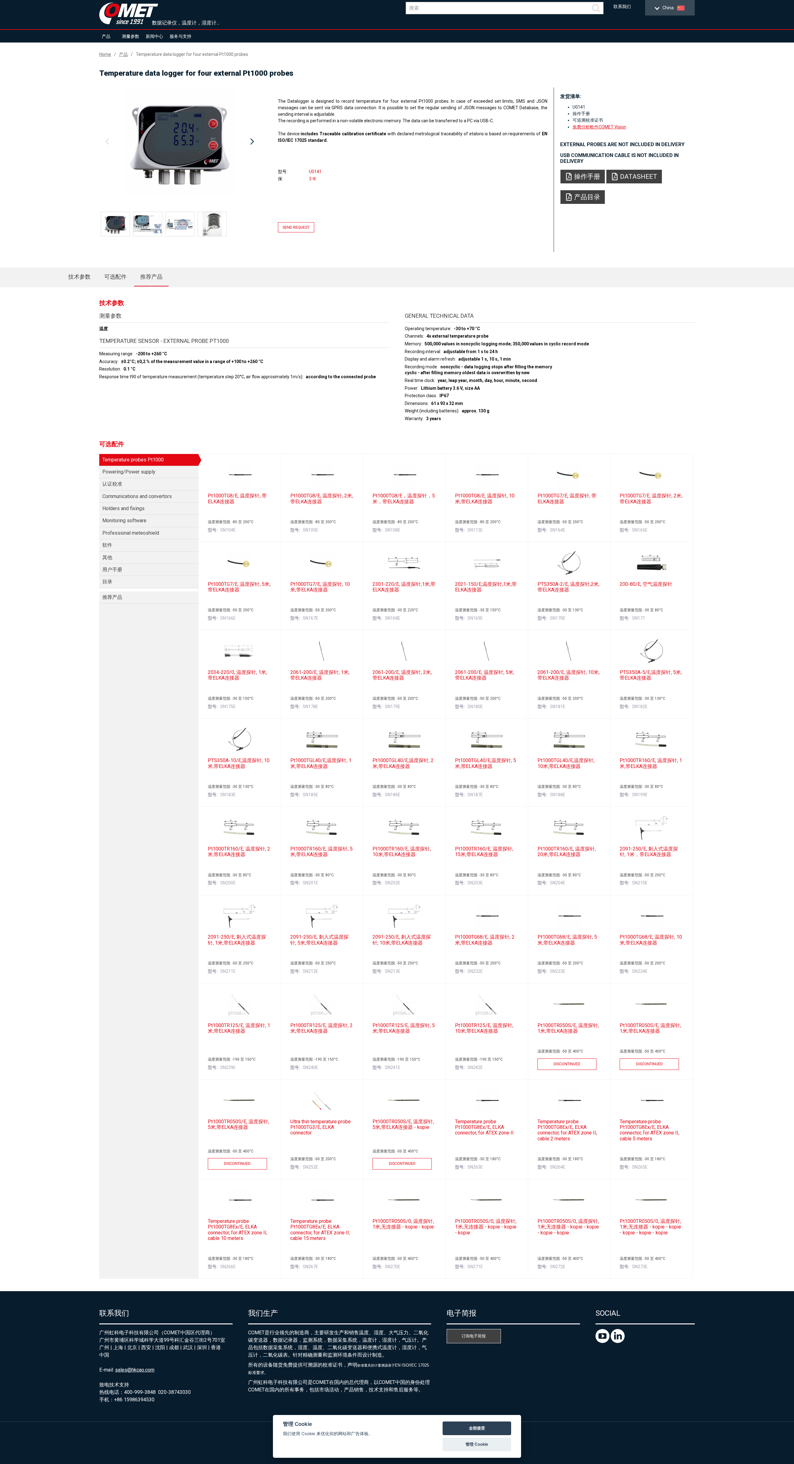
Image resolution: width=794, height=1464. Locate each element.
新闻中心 (154, 36)
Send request (296, 227)
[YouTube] (603, 1341)
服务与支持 (180, 36)
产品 (106, 36)
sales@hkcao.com (134, 1370)
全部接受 (477, 1428)
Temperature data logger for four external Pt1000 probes (192, 54)
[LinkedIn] (618, 1341)
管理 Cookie (477, 1444)
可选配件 (115, 276)
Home (105, 54)
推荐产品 (151, 276)
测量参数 (130, 36)
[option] (179, 142)
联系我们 (622, 6)
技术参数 (79, 276)
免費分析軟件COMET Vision (599, 126)
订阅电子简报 (474, 1336)
